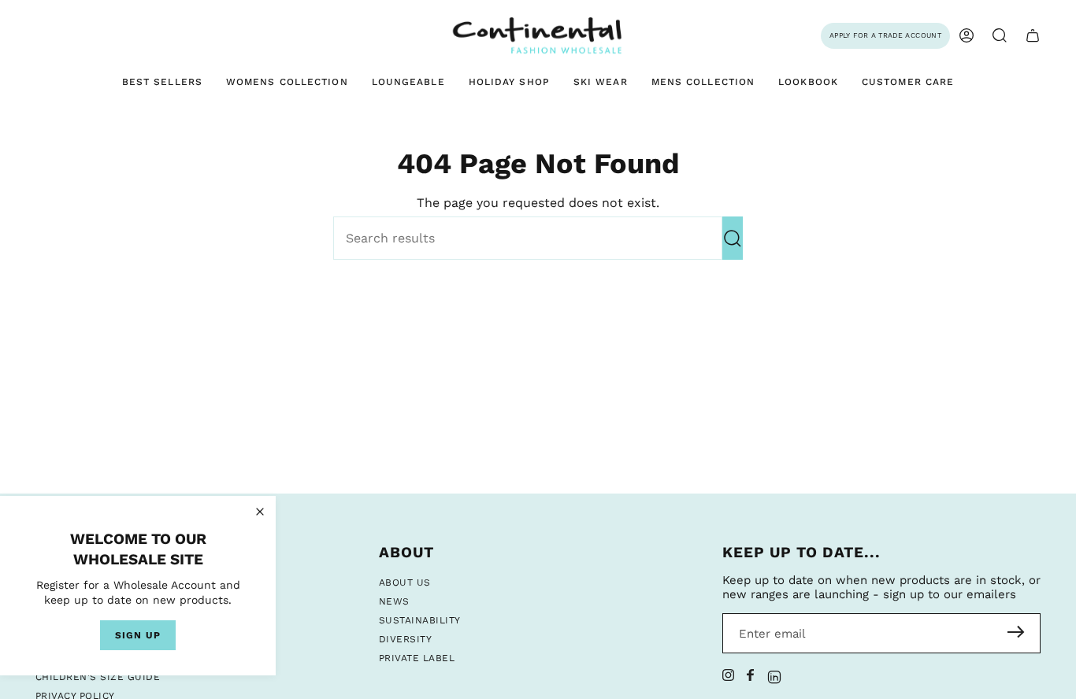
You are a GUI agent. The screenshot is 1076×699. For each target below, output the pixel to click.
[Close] (260, 512)
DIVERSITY (405, 639)
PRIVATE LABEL (417, 658)
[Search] (732, 238)
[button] (999, 36)
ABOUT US (405, 582)
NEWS (394, 601)
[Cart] (1032, 36)
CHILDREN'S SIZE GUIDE (97, 676)
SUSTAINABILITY (420, 620)
